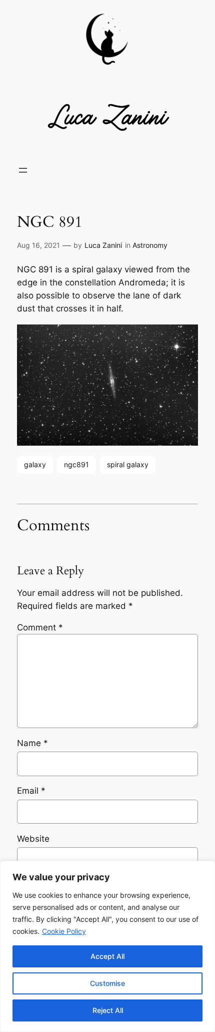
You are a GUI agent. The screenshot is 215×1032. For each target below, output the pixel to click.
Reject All (107, 1010)
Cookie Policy (64, 931)
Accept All (107, 956)
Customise (107, 983)
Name (32, 743)
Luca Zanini (103, 245)
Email (31, 791)
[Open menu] (23, 170)
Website (33, 839)
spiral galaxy (127, 464)
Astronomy (150, 245)
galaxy (35, 464)
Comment (40, 627)
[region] (107, 946)
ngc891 (76, 464)
